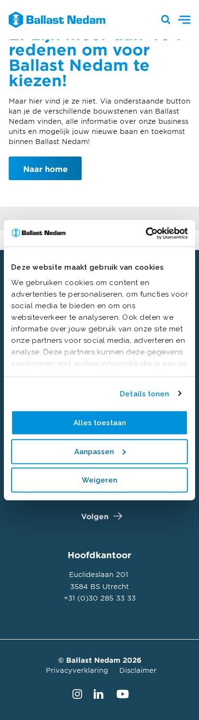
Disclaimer (137, 670)
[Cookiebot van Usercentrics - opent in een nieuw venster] (145, 233)
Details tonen (144, 393)
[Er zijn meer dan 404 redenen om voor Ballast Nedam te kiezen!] (52, 20)
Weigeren (99, 480)
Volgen (95, 516)
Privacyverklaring (77, 670)
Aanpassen (94, 451)
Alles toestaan (99, 423)
